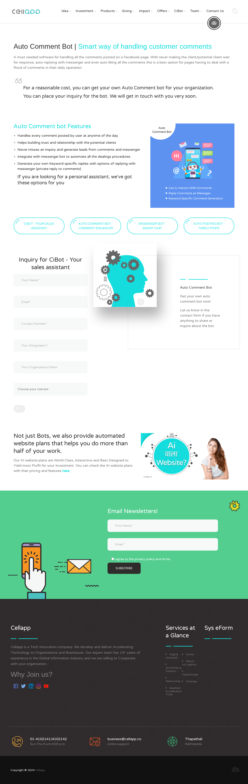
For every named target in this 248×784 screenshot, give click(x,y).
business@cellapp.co (124, 739)
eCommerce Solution (174, 669)
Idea (66, 11)
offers (163, 11)
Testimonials (190, 674)
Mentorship (173, 681)
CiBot (179, 11)
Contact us (215, 11)
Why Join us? (32, 674)
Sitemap (191, 681)
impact (145, 11)
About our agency (189, 663)
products (109, 11)
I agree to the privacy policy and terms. (142, 559)
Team (196, 11)
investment (86, 11)
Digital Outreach (172, 656)
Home (190, 654)
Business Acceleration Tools (174, 691)
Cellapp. (40, 770)
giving (128, 11)
